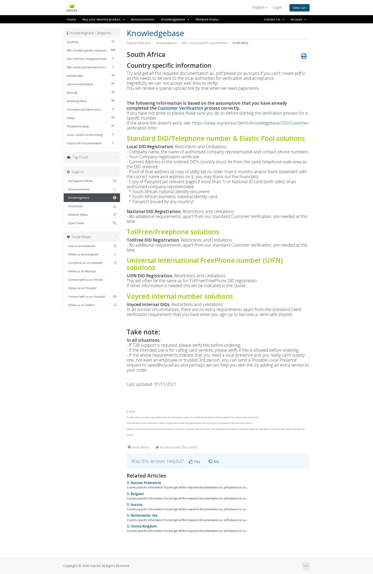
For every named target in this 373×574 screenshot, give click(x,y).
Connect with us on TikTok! (85, 280)
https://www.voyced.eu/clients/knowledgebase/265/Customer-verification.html (218, 125)
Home (71, 19)
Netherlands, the (144, 515)
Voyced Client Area (139, 43)
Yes (196, 461)
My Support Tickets (80, 181)
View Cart (299, 8)
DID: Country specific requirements (204, 43)
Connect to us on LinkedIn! (85, 263)
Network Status (207, 19)
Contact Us (273, 19)
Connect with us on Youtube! (86, 296)
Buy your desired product (102, 19)
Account (297, 19)
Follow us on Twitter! (81, 305)
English (259, 7)
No (216, 461)
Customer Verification (180, 108)
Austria (136, 504)
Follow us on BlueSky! (81, 271)
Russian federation (145, 483)
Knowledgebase (174, 19)
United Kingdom (143, 526)
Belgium (137, 494)
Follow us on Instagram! (82, 254)
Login (277, 7)
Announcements (143, 19)
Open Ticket (75, 223)
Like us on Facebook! (81, 246)
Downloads (75, 206)
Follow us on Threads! (81, 288)
